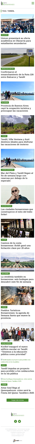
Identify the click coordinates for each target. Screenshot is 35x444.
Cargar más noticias (17, 400)
